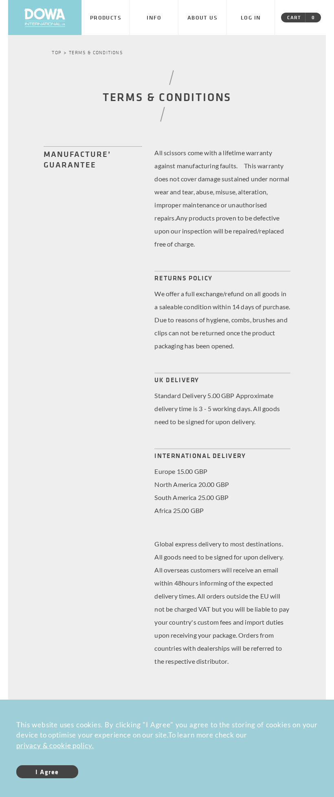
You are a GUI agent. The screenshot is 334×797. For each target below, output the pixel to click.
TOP (57, 52)
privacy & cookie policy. (55, 745)
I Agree (47, 771)
